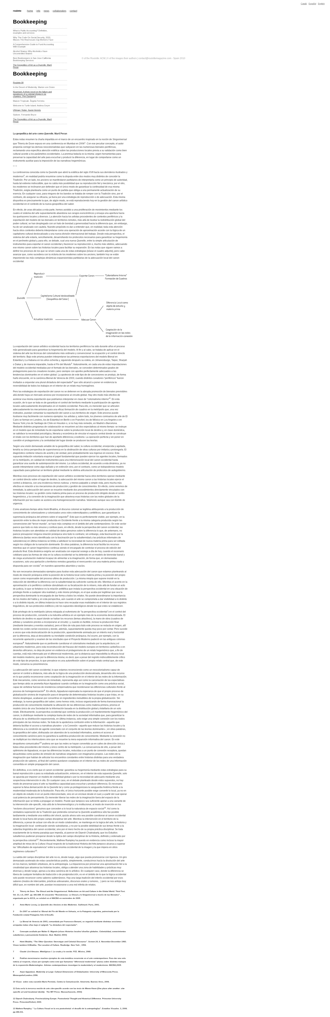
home (30, 11)
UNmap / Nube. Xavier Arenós (27, 110)
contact (73, 11)
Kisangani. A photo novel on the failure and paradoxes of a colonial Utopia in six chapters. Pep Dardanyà (32, 94)
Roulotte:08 (18, 82)
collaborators (59, 11)
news (46, 11)
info (38, 11)
